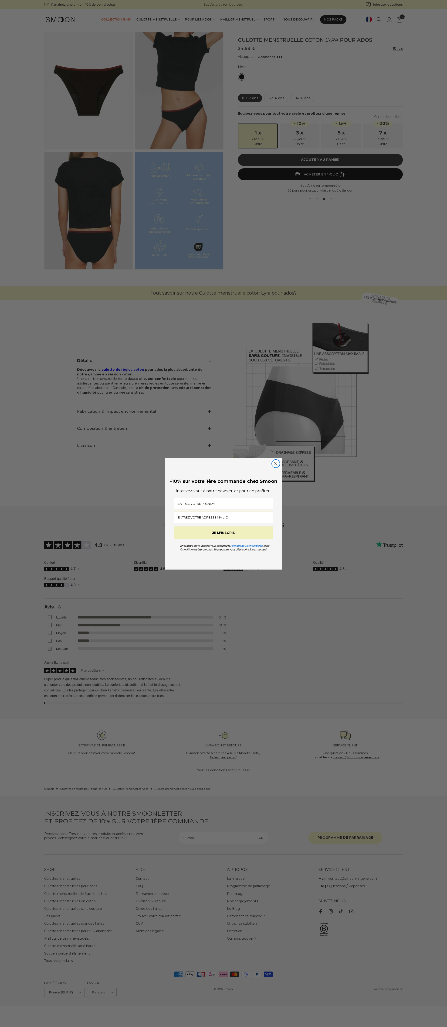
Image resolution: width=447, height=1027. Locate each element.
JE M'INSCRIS (223, 533)
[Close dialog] (276, 464)
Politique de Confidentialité (246, 545)
